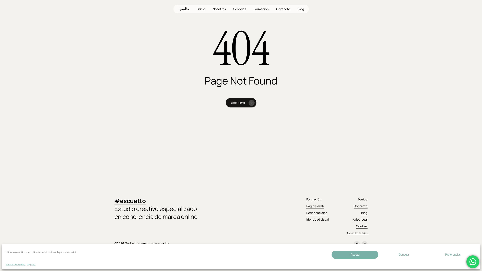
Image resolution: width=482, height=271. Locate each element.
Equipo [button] (363, 199)
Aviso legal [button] (360, 219)
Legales (31, 264)
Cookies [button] (362, 226)
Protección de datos (357, 233)
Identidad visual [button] (317, 219)
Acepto (355, 254)
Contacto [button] (361, 206)
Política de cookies (15, 264)
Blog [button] (364, 213)
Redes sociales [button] (316, 213)
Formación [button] (313, 199)
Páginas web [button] (315, 206)
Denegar (404, 254)
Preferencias (453, 254)
